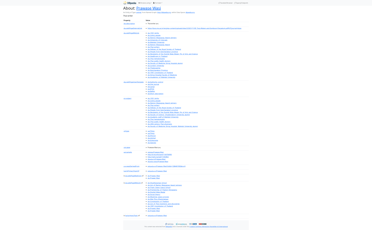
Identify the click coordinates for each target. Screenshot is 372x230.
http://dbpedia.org (164, 12)
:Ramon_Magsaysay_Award (159, 45)
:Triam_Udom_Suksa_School (159, 187)
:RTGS (151, 89)
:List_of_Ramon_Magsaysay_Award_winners (165, 185)
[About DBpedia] (129, 3)
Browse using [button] (145, 3)
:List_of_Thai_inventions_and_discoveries (164, 204)
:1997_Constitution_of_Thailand (160, 73)
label (127, 147)
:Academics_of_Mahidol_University (161, 77)
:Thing (151, 131)
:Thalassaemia (154, 68)
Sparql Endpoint (242, 3)
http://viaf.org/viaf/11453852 (158, 157)
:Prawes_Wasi (154, 176)
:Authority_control (155, 82)
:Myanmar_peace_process (158, 197)
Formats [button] (158, 3)
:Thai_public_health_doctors (159, 61)
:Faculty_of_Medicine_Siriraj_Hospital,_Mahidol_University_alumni (173, 126)
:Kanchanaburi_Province (158, 70)
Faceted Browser (226, 3)
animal (138, 12)
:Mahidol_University (156, 42)
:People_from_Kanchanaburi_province (163, 52)
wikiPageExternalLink (133, 28)
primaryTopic (131, 215)
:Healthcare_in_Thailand (157, 56)
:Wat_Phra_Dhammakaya (158, 199)
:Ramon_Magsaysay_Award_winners (162, 38)
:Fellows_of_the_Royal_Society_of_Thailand (164, 49)
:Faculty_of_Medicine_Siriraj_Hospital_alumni (165, 63)
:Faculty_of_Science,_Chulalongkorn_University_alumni (169, 115)
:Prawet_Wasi (154, 178)
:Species (152, 143)
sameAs (128, 152)
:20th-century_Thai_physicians (160, 124)
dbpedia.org (190, 12)
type (126, 131)
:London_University (156, 66)
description (129, 23)
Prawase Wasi (148, 8)
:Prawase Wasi (156, 152)
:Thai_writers (153, 47)
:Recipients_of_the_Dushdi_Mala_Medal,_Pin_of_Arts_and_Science (173, 54)
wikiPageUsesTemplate (134, 82)
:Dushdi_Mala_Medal (156, 192)
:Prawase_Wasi (157, 171)
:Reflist (151, 91)
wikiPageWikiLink (131, 33)
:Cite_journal (153, 84)
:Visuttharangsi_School (157, 183)
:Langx (151, 87)
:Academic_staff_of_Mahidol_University (163, 117)
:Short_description (155, 94)
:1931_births (153, 33)
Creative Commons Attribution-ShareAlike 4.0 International (208, 226)
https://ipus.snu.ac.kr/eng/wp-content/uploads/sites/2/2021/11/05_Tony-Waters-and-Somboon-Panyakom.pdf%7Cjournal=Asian (194, 28)
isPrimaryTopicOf (131, 171)
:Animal (152, 138)
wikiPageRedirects (133, 176)
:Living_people (154, 35)
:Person (152, 136)
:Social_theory (154, 194)
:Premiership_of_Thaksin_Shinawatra (162, 190)
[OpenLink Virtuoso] (169, 224)
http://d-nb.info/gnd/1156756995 (160, 154)
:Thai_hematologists (156, 59)
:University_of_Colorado (157, 40)
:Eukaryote (153, 140)
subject (127, 98)
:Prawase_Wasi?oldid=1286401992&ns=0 (166, 166)
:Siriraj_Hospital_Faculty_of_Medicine (162, 75)
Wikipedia (169, 226)
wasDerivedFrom (131, 166)
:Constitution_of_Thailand (158, 201)
